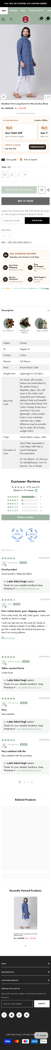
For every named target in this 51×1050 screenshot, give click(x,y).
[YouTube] (26, 1015)
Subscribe (37, 220)
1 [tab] (25, 945)
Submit (42, 1003)
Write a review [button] (26, 517)
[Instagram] (11, 1015)
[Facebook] (4, 1015)
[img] (8, 558)
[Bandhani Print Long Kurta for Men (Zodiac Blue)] (25, 913)
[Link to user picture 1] (8, 643)
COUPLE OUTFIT (36, 10)
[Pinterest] (19, 1015)
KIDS (23, 10)
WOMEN (13, 10)
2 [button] (24, 782)
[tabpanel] (25, 919)
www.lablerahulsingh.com (28, 588)
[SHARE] (47, 190)
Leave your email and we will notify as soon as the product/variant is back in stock (25, 212)
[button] (13, 497)
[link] (41, 189)
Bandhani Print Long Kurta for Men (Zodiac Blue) (25, 934)
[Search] (11, 19)
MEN (4, 10)
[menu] (3, 19)
